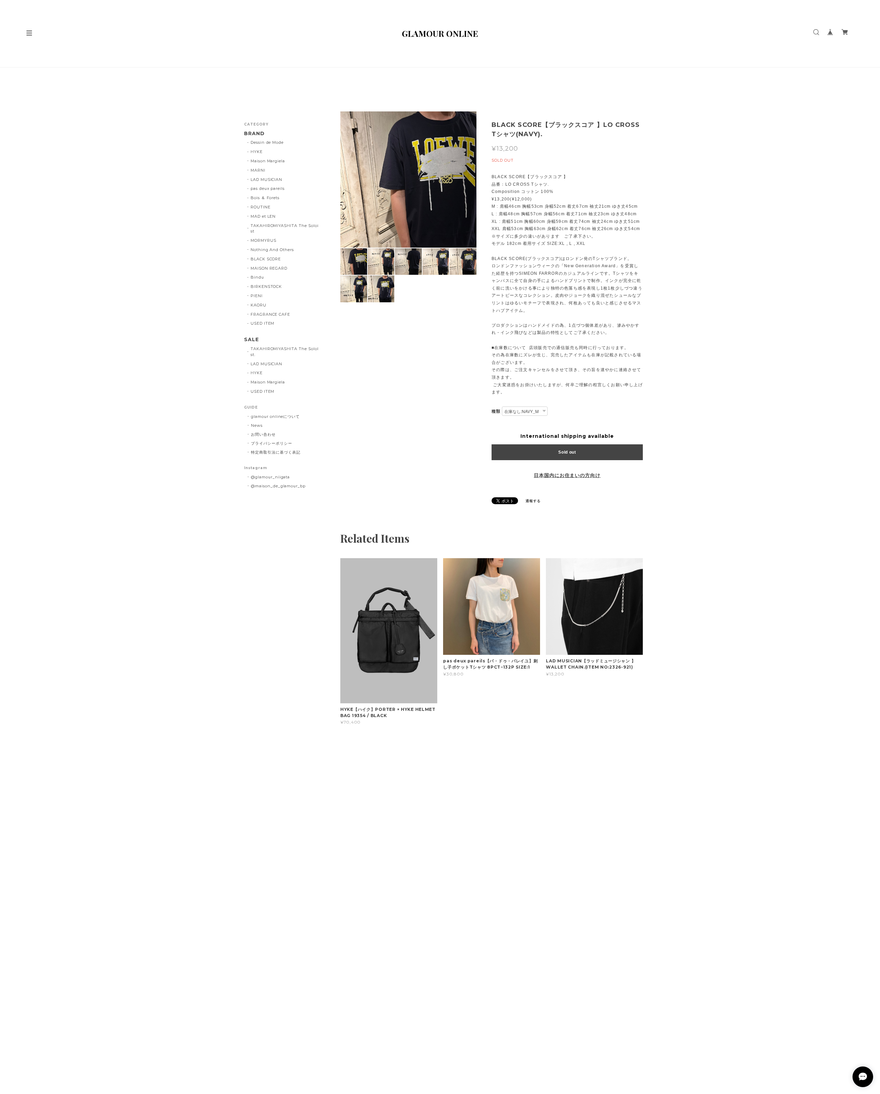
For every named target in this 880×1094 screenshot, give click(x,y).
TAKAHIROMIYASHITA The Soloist (285, 228)
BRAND (254, 134)
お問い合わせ (263, 434)
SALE (251, 340)
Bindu (257, 277)
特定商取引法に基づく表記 (275, 452)
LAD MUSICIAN (267, 179)
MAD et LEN (263, 216)
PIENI (257, 295)
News (257, 425)
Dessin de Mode (267, 142)
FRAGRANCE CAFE (270, 314)
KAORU (258, 305)
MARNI (258, 170)
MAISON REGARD (269, 268)
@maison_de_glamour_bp (278, 486)
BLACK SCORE (266, 259)
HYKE (257, 151)
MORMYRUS (263, 240)
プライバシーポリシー (271, 443)
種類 (496, 411)
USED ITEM (263, 323)
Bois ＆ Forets (265, 197)
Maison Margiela (268, 161)
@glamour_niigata (270, 477)
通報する (533, 501)
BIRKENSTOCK (266, 286)
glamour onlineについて (275, 416)
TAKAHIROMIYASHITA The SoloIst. (285, 351)
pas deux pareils (268, 188)
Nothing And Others (272, 249)
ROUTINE (261, 207)
